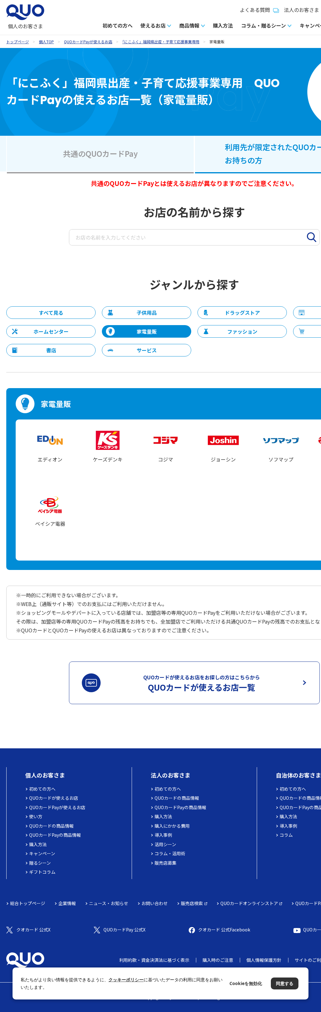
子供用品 (147, 312)
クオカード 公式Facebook (224, 929)
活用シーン (165, 844)
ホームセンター (51, 331)
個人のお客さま (45, 775)
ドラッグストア (242, 312)
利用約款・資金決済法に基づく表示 (154, 960)
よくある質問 (255, 9)
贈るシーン (40, 863)
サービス (147, 350)
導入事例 (163, 835)
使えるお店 (153, 25)
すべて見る (51, 312)
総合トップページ (27, 903)
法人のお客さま (170, 775)
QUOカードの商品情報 (51, 826)
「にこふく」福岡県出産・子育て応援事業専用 (160, 41)
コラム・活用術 (170, 853)
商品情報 (189, 25)
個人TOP (46, 41)
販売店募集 (165, 863)
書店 (51, 350)
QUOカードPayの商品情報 (55, 835)
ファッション (242, 331)
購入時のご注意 (218, 960)
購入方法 (223, 25)
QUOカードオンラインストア (249, 903)
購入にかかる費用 (172, 826)
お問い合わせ (154, 903)
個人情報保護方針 (264, 960)
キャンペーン (42, 853)
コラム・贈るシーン (263, 25)
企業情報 (67, 903)
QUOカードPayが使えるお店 (88, 41)
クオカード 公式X (33, 929)
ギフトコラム (42, 872)
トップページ (17, 41)
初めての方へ (118, 25)
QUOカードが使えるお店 (53, 798)
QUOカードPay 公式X (124, 929)
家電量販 (147, 331)
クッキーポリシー (126, 980)
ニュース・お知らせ (108, 903)
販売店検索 (192, 903)
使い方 (35, 816)
